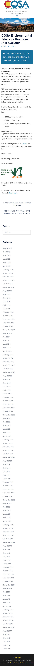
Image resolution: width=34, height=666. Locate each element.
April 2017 (6, 645)
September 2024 (9, 330)
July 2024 (6, 337)
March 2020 (7, 521)
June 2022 (6, 425)
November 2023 (9, 365)
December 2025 (8, 277)
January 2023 (8, 401)
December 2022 (8, 404)
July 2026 (6, 252)
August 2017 (7, 631)
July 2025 (6, 294)
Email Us (17, 658)
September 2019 (9, 542)
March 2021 (7, 479)
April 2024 (6, 348)
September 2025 (9, 287)
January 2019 (7, 571)
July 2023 (6, 379)
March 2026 (7, 266)
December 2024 (8, 319)
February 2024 (8, 355)
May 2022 (6, 429)
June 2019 (6, 553)
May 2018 (6, 599)
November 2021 (8, 450)
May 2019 (6, 557)
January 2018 (7, 613)
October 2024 (8, 326)
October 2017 (8, 624)
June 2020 (6, 510)
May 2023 (6, 387)
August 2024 (7, 333)
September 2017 (9, 627)
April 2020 (6, 518)
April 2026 (6, 262)
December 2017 (8, 617)
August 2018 (7, 588)
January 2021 (7, 486)
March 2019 (7, 564)
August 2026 (7, 248)
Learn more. (13, 193)
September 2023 (9, 372)
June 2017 (6, 638)
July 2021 (6, 464)
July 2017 (6, 634)
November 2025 (9, 280)
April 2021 (6, 475)
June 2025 (6, 298)
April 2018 (6, 603)
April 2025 (6, 305)
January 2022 (8, 443)
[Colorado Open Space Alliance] (17, 5)
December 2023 (8, 362)
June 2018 (6, 595)
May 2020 (6, 514)
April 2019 (6, 560)
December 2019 (8, 532)
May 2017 (6, 642)
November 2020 (9, 493)
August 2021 (7, 461)
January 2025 (8, 316)
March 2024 (7, 351)
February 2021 (8, 482)
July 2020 (6, 507)
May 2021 (6, 472)
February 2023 (8, 397)
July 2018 (6, 592)
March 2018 (7, 606)
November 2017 (8, 620)
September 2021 (9, 457)
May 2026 (6, 259)
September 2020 (9, 500)
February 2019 (8, 567)
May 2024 (6, 344)
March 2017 (7, 649)
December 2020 (8, 489)
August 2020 (7, 503)
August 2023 (7, 376)
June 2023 (6, 383)
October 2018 (8, 581)
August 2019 (7, 546)
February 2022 (8, 440)
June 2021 (6, 468)
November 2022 (9, 408)
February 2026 (8, 270)
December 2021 (8, 447)
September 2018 (9, 585)
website (24, 144)
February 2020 (8, 525)
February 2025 (8, 312)
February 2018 (8, 610)
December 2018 (8, 574)
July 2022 (6, 422)
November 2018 (8, 578)
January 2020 (8, 528)
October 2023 (8, 369)
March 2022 (7, 436)
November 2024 (9, 323)
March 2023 (7, 394)
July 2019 (6, 549)
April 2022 (6, 433)
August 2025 (7, 291)
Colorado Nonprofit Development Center (21, 663)
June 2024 (6, 340)
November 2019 (8, 535)
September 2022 (9, 415)
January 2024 (8, 358)
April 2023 (6, 390)
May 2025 (6, 302)
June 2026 (6, 255)
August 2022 (7, 418)
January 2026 (8, 273)
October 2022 (8, 411)
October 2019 (8, 539)
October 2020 (8, 496)
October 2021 (8, 454)
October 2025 (8, 284)
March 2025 (7, 309)
